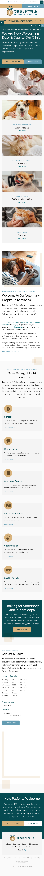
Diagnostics (33, 844)
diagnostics (18, 327)
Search (24, 857)
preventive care (12, 322)
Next (42, 25)
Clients (14, 847)
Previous (39, 25)
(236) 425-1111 (32, 2)
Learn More (21, 131)
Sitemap (29, 857)
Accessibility (16, 857)
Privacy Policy (7, 857)
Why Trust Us (22, 128)
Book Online (33, 6)
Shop (11, 6)
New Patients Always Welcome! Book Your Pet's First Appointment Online (22, 21)
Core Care (16, 844)
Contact (29, 847)
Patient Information (22, 199)
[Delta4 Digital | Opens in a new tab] (22, 862)
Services (22, 163)
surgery (15, 325)
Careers (22, 235)
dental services (26, 322)
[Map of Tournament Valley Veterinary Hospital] (23, 752)
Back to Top (37, 857)
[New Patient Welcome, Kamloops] (22, 81)
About (8, 844)
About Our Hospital (9, 352)
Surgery (24, 844)
